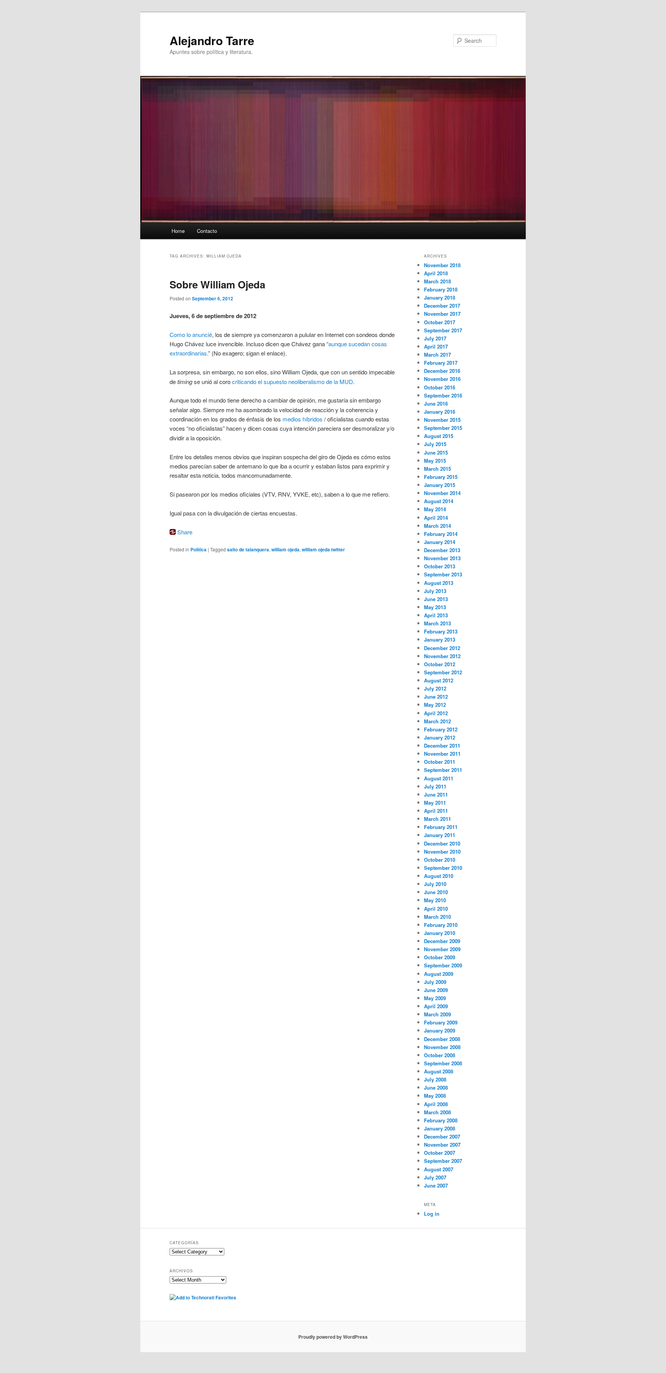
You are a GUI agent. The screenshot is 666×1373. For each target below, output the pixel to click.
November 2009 (442, 949)
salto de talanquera (248, 549)
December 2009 (442, 941)
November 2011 (442, 753)
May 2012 (435, 704)
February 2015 (440, 476)
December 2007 (442, 1136)
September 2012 (443, 672)
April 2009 (436, 1006)
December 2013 (442, 550)
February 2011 (440, 827)
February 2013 (440, 631)
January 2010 (439, 933)
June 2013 (436, 599)
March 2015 (437, 468)
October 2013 (439, 566)
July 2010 (435, 884)
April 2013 (436, 615)
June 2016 (436, 403)
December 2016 (442, 370)
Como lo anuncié (191, 334)
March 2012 (437, 721)
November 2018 (442, 265)
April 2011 (436, 810)
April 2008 (436, 1104)
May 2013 (435, 607)
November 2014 (442, 493)
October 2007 (439, 1152)
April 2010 (436, 908)
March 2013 (437, 623)
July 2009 (435, 982)
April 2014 (436, 517)
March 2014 (437, 525)
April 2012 (436, 713)
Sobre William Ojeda (217, 284)
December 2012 (442, 648)
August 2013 (438, 582)
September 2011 (443, 769)
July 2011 (435, 786)
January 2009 (439, 1030)
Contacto (207, 230)
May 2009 (435, 998)
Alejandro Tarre (212, 40)
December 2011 (442, 745)
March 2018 (437, 281)
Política (198, 549)
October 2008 (439, 1055)
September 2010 (443, 867)
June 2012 (436, 696)
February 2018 (440, 289)
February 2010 (440, 924)
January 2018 (439, 297)
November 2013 (442, 558)
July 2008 (435, 1079)
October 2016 (439, 387)
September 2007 (443, 1160)
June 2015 (436, 452)
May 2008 (435, 1095)
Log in (431, 1213)
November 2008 (442, 1047)
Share (184, 532)
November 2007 (442, 1144)
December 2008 (442, 1039)
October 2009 (439, 957)
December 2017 (442, 305)
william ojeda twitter (323, 549)
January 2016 (439, 411)
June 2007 (436, 1185)
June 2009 (436, 990)
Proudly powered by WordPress (333, 1336)
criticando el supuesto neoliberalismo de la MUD (292, 381)
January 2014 (439, 542)
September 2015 (443, 427)
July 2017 (435, 338)
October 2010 (439, 859)
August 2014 (438, 501)
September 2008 (443, 1063)
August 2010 (438, 875)
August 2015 (438, 436)
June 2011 (436, 794)
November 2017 (442, 313)
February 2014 (440, 533)
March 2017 (437, 354)
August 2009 (438, 973)
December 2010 (442, 843)
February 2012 (440, 729)
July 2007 (435, 1177)
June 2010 (436, 892)
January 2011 (439, 835)
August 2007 (438, 1169)
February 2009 (440, 1022)
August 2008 (438, 1071)
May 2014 (435, 509)
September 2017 (443, 330)
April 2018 (436, 273)
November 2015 (442, 419)
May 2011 (435, 802)
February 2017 (440, 362)
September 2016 (443, 395)
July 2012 (435, 688)
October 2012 (439, 664)
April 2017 (436, 346)
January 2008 (439, 1128)
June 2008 (436, 1087)
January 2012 (439, 737)
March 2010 (437, 916)
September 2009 (443, 965)
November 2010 (442, 851)
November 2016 (442, 378)
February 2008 (440, 1120)
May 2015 (435, 460)
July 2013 (435, 591)
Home (178, 230)
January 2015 (439, 485)
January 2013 (439, 639)
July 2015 (435, 444)
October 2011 (439, 761)
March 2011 (437, 818)
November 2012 (442, 656)
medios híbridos (303, 419)
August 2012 (438, 680)
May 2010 (435, 900)
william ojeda (285, 549)
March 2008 (437, 1112)
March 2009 (437, 1014)
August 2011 (438, 778)
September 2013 (443, 574)
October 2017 (439, 322)
